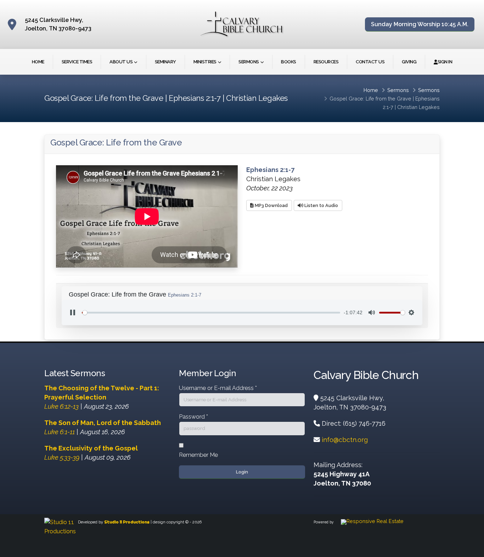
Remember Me (198, 455)
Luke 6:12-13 (61, 406)
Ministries (204, 61)
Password (193, 416)
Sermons (248, 61)
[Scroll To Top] (471, 549)
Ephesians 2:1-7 (270, 169)
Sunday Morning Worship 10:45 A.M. (419, 24)
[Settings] (411, 312)
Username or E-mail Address (218, 388)
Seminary (165, 61)
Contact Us (370, 61)
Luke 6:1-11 (59, 432)
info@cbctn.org (345, 439)
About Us (121, 61)
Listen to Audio (320, 205)
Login (242, 472)
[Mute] (371, 312)
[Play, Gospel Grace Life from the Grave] (72, 312)
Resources (326, 61)
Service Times (77, 61)
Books (288, 61)
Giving (409, 61)
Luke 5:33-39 (61, 457)
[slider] (211, 312)
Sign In (445, 61)
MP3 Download (271, 205)
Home (38, 61)
